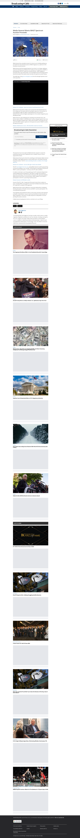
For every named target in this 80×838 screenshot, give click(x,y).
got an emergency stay (27, 76)
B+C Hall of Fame (23, 23)
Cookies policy (56, 826)
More (45, 6)
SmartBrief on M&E (34, 23)
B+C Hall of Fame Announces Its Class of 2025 (58, 139)
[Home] (13, 6)
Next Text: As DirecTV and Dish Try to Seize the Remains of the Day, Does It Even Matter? (59, 150)
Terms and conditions (17, 826)
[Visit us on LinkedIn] (62, 3)
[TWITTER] (20, 212)
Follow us (39, 59)
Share (16, 59)
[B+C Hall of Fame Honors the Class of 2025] (58, 132)
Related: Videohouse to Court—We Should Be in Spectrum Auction (27, 125)
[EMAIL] (22, 212)
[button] (66, 3)
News (17, 6)
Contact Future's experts (31, 826)
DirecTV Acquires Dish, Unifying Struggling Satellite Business (58, 144)
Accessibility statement (17, 828)
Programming (34, 6)
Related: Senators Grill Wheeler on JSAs (21, 180)
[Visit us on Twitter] (60, 3)
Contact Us (55, 828)
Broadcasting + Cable (29, 0)
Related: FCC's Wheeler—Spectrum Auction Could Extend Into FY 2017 (28, 107)
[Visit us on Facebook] (58, 3)
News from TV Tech (45, 23)
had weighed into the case (22, 167)
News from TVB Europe (57, 23)
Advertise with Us (43, 828)
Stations (22, 6)
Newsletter (46, 59)
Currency (27, 6)
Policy (40, 6)
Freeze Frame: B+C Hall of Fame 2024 (59, 155)
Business (14, 27)
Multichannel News (39, 0)
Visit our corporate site (59, 817)
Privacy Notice (16, 143)
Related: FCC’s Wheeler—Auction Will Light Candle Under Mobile (27, 164)
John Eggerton (17, 34)
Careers (28, 828)
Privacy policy (42, 826)
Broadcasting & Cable (25, 34)
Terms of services (28, 142)
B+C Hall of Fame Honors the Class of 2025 (58, 135)
